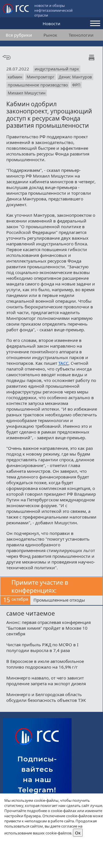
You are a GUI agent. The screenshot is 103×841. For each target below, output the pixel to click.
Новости (51, 23)
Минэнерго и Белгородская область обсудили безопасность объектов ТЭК (46, 697)
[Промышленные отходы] (66, 600)
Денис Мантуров (75, 77)
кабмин (15, 77)
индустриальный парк (57, 69)
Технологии (81, 35)
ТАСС (63, 363)
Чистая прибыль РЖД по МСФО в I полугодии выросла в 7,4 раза (42, 647)
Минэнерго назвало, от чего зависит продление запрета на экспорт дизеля (46, 680)
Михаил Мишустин (26, 93)
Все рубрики (19, 35)
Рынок (50, 35)
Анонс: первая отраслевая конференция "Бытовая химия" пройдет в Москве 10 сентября (48, 628)
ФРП (76, 85)
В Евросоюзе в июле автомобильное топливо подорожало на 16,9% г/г (45, 664)
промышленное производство (38, 85)
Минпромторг (40, 77)
